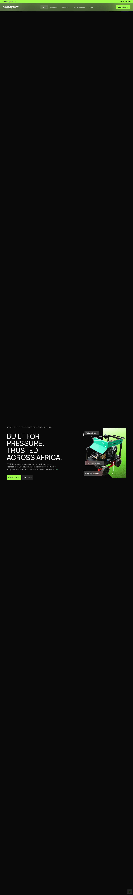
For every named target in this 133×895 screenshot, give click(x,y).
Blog (91, 7)
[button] (65, 7)
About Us (53, 7)
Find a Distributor (80, 7)
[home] (11, 7)
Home (44, 7)
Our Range (27, 477)
